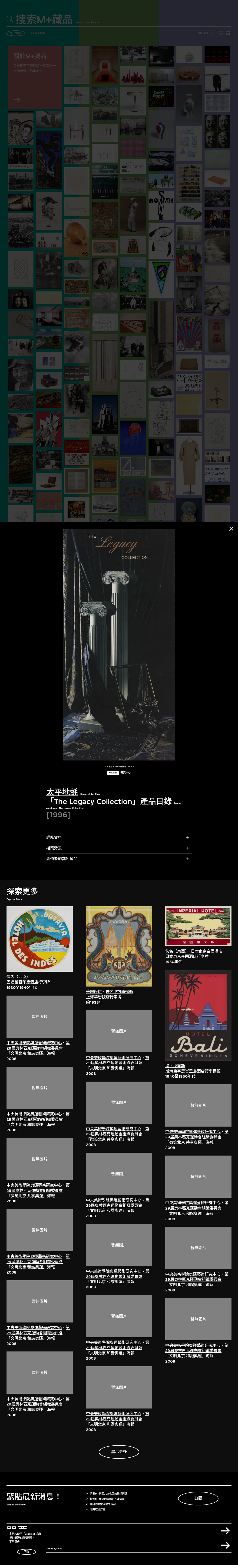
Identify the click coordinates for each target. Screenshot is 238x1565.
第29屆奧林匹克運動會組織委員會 (38, 1046)
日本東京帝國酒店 (206, 951)
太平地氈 (62, 792)
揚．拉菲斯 (175, 1066)
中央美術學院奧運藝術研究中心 (34, 1043)
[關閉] (231, 528)
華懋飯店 (94, 991)
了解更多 (14, 1541)
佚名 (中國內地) (119, 991)
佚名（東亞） (176, 951)
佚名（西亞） (18, 976)
